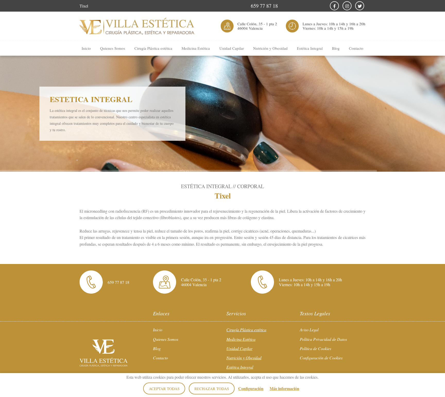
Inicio (86, 48)
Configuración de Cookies (321, 357)
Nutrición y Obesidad (270, 48)
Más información (284, 388)
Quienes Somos (112, 48)
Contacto (356, 48)
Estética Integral (310, 48)
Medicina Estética (196, 48)
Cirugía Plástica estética (153, 48)
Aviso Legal (309, 329)
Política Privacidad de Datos (323, 339)
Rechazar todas (211, 388)
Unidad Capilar (231, 48)
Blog (336, 48)
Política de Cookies (315, 348)
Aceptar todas (164, 388)
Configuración (250, 388)
